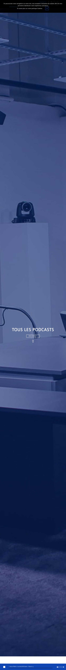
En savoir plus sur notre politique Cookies (29, 8)
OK (47, 8)
